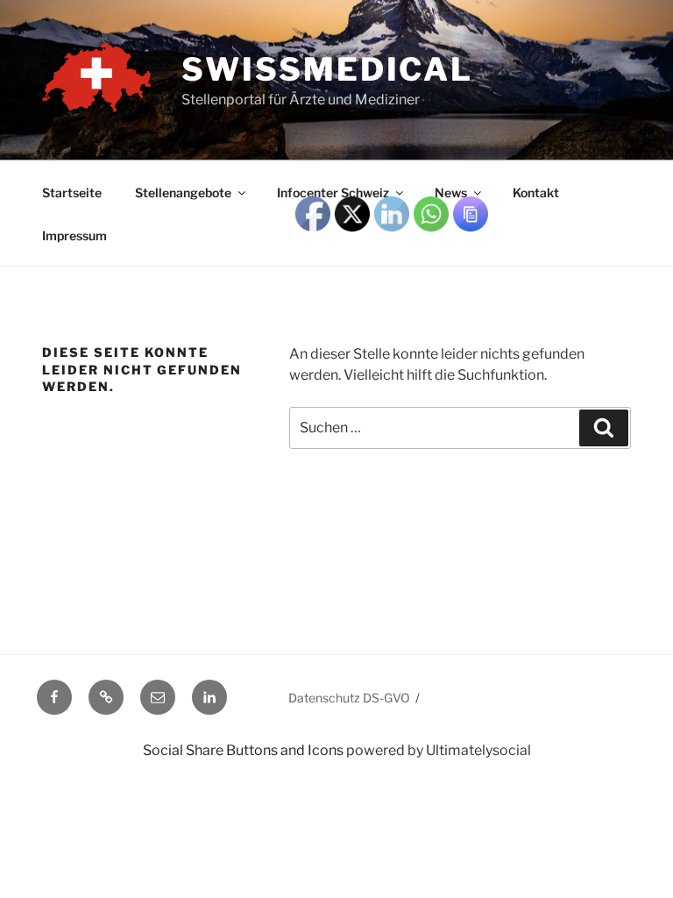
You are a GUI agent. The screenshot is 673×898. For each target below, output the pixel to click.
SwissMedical (327, 69)
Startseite (72, 192)
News (451, 192)
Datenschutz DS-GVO (349, 697)
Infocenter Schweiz (333, 192)
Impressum (74, 235)
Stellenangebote (183, 192)
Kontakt (536, 192)
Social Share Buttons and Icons (243, 750)
